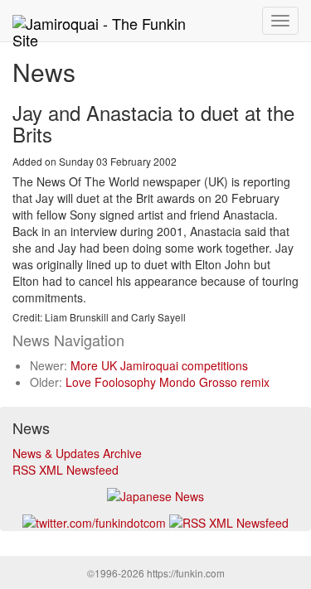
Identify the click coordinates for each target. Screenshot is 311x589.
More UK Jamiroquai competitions (159, 365)
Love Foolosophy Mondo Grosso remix (168, 382)
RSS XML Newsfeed (65, 469)
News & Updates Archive (77, 453)
